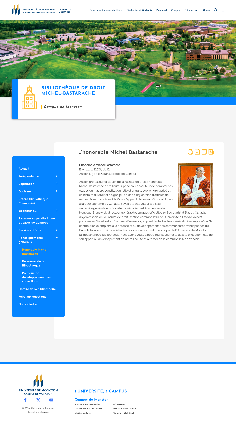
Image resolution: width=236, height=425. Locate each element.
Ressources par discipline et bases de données (37, 220)
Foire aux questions (32, 296)
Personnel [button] (161, 10)
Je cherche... (28, 210)
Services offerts (30, 230)
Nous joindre (28, 304)
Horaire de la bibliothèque (37, 289)
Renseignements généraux (31, 240)
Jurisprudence (29, 176)
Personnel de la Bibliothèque (33, 263)
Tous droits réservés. (38, 412)
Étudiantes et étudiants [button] (139, 10)
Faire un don (191, 10)
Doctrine (25, 191)
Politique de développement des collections (36, 277)
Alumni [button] (206, 10)
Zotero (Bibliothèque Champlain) (33, 201)
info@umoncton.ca (83, 413)
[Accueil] (33, 9)
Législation (26, 184)
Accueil (24, 168)
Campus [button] (175, 10)
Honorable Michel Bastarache (34, 251)
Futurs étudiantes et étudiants (106, 10)
